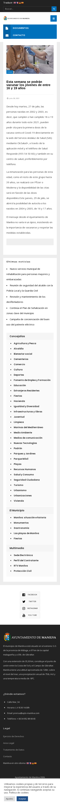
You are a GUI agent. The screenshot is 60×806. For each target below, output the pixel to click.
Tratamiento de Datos (13, 749)
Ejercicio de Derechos (13, 736)
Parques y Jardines (25, 453)
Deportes (19, 374)
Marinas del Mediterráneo (28, 427)
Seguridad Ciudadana (27, 479)
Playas (17, 464)
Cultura (18, 369)
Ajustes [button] (9, 798)
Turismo (18, 485)
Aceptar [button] (22, 798)
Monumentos (21, 522)
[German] (20, 2)
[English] (14, 2)
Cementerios (21, 359)
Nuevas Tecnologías (25, 443)
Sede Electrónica (23, 555)
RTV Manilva (21, 565)
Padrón (18, 448)
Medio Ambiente (23, 432)
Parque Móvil (21, 458)
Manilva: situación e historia (30, 517)
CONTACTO (19, 35)
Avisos (9, 72)
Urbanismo (20, 490)
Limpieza (19, 422)
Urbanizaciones (23, 495)
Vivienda (19, 500)
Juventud (19, 416)
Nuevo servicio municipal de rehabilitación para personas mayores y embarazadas (28, 274)
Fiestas (18, 395)
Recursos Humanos (25, 469)
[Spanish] (22, 2)
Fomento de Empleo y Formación (32, 380)
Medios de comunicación (28, 437)
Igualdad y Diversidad (26, 406)
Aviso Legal (8, 743)
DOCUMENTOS (20, 28)
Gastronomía (21, 528)
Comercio (19, 364)
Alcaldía (19, 348)
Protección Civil (23, 571)
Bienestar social (23, 353)
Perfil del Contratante (26, 560)
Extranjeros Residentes (27, 390)
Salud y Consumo (24, 474)
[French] (17, 2)
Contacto (7, 756)
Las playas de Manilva (26, 533)
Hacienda (19, 401)
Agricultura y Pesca (25, 343)
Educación (20, 385)
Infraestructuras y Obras (28, 411)
